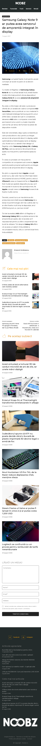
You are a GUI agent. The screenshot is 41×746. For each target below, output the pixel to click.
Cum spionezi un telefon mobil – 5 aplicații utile (18, 666)
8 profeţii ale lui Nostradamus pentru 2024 (17, 650)
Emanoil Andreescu (21, 250)
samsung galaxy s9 (21, 240)
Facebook (16, 637)
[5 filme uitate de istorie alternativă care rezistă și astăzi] (35, 286)
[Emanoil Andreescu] (7, 254)
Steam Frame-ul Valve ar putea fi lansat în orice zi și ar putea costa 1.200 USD (19, 511)
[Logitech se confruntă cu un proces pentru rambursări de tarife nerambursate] (20, 531)
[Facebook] (10, 637)
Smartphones (6, 16)
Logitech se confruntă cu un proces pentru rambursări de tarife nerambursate (20, 547)
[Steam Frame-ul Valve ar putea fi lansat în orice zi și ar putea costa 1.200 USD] (20, 495)
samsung (11, 240)
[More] (31, 71)
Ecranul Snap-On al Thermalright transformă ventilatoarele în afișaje (15, 295)
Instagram (30, 637)
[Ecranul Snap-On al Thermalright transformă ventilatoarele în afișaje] (35, 295)
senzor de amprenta (9, 243)
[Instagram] (23, 637)
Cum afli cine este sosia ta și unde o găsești (17, 655)
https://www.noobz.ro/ (21, 253)
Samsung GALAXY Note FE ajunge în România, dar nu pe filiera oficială (10, 326)
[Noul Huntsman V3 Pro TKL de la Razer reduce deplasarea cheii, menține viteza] (20, 459)
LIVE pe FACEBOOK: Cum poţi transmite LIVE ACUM (20, 671)
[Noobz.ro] (20, 3)
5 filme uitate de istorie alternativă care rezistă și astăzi (15, 286)
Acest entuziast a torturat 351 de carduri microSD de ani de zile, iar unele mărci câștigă (14, 276)
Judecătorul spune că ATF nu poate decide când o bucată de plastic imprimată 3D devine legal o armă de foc (20, 437)
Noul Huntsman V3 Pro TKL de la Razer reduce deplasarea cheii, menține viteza (19, 475)
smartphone (20, 243)
